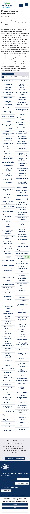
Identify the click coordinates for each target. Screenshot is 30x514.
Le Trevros (8, 303)
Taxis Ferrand (8, 403)
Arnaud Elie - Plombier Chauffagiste (8, 103)
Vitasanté (22, 429)
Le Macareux (22, 297)
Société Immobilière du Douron (22, 397)
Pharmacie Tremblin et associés (22, 365)
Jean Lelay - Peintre (8, 260)
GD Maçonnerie (22, 239)
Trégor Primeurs (8, 420)
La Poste (8, 293)
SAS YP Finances (22, 392)
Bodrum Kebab (22, 128)
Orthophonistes (22, 350)
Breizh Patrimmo (8, 143)
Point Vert (22, 375)
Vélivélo (7, 427)
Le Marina (8, 299)
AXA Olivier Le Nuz (8, 116)
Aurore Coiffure (8, 108)
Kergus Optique (8, 274)
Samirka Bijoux (8, 384)
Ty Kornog (8, 423)
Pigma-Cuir (8, 372)
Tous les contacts (23, 479)
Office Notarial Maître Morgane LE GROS (22, 345)
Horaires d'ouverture (23, 483)
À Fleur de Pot (8, 84)
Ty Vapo (22, 426)
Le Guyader (8, 296)
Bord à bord (8, 128)
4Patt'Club (22, 81)
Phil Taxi (7, 365)
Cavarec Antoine (8, 179)
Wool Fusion (8, 430)
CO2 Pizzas (7, 186)
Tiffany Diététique (8, 411)
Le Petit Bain (22, 301)
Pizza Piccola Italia (8, 81)
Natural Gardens (22, 339)
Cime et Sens (8, 182)
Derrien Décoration (22, 195)
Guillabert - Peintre (22, 246)
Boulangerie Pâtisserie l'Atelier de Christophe (22, 143)
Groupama (22, 243)
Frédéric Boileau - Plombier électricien (8, 232)
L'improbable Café (8, 277)
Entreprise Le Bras (8, 206)
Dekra (8, 194)
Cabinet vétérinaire (8, 162)
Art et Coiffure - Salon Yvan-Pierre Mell (22, 104)
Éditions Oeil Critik (22, 199)
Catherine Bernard (22, 178)
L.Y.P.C (8, 281)
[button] (21, 5)
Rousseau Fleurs (8, 381)
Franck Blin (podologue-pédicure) (22, 229)
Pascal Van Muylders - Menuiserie (7, 355)
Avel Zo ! (22, 114)
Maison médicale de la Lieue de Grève (22, 319)
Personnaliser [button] (15, 511)
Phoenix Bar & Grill (8, 369)
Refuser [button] (15, 507)
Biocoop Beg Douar (8, 125)
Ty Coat (22, 422)
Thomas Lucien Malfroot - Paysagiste (22, 412)
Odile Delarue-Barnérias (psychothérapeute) (8, 344)
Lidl (22, 309)
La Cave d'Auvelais (8, 284)
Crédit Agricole (22, 187)
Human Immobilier (22, 253)
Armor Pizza (8, 97)
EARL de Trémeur (8, 198)
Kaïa (22, 272)
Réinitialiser (24, 76)
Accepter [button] (15, 504)
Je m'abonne (7, 490)
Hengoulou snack (22, 250)
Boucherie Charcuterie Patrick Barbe (8, 133)
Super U (22, 402)
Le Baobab (22, 294)
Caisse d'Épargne (8, 165)
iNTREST (8, 257)
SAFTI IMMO (22, 383)
